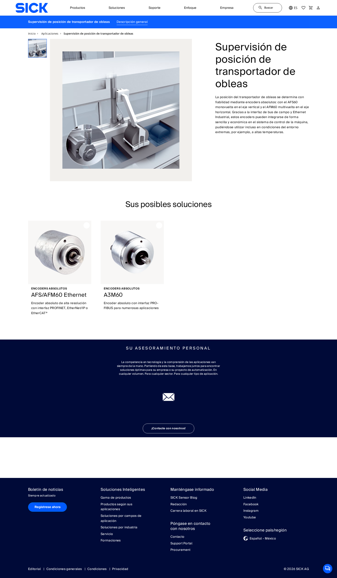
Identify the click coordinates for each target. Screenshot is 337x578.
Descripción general (132, 22)
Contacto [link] (177, 536)
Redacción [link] (178, 504)
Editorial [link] (35, 569)
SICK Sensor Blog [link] (183, 497)
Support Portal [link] (181, 543)
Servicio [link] (107, 534)
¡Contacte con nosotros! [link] (168, 428)
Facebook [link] (251, 504)
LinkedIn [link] (249, 497)
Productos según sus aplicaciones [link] (116, 507)
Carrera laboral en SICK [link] (188, 510)
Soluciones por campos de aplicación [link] (121, 518)
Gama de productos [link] (116, 497)
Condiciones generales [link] (64, 569)
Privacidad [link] (120, 569)
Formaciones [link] (111, 540)
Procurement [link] (180, 550)
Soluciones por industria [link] (119, 527)
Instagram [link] (251, 510)
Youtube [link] (249, 517)
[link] (32, 8)
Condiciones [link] (97, 569)
